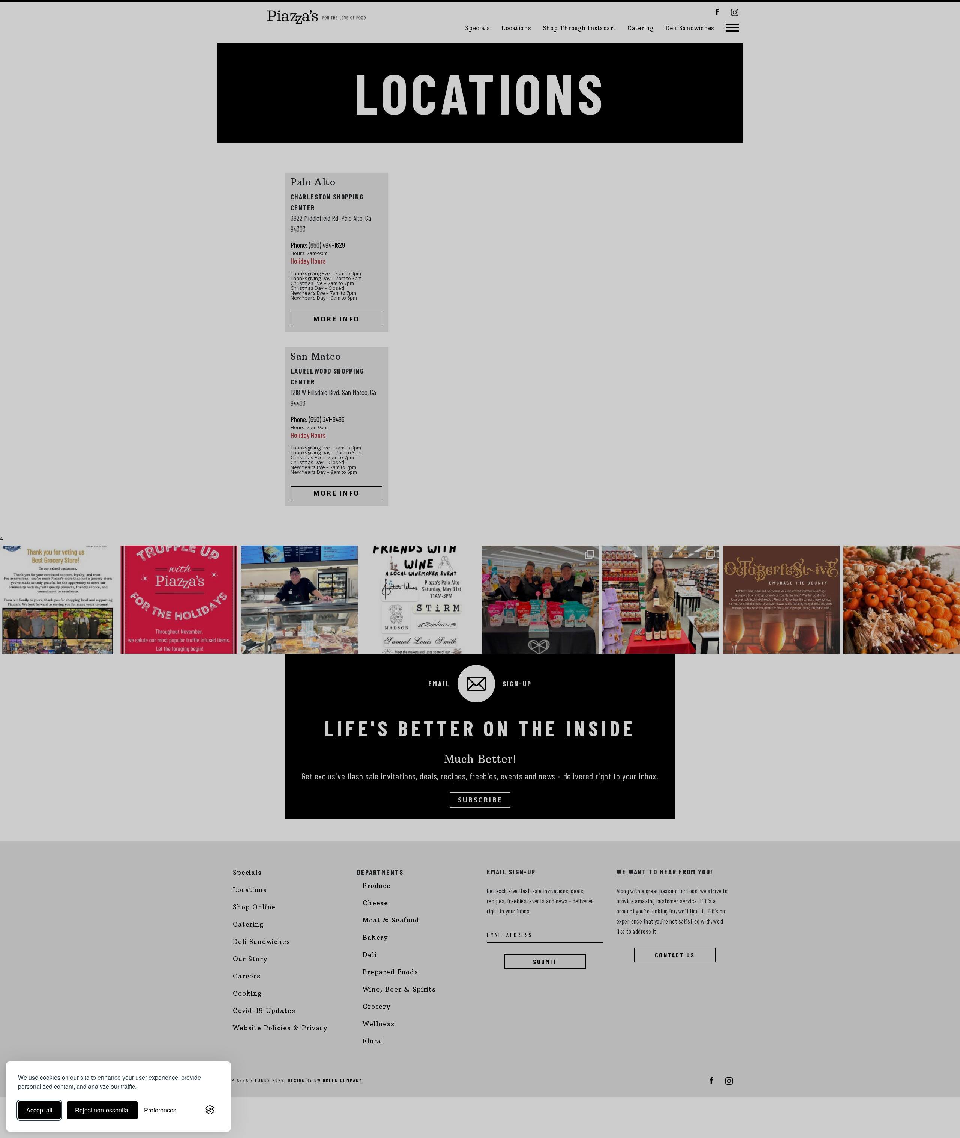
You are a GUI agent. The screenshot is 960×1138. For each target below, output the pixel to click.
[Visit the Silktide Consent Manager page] (210, 1110)
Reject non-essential (102, 1110)
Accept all (39, 1110)
